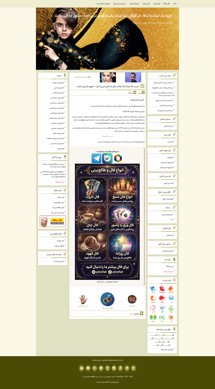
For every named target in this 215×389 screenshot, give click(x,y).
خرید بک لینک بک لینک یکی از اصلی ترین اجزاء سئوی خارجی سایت (108, 86)
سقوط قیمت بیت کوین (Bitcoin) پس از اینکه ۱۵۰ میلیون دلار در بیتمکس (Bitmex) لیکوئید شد (53, 174)
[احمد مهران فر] (133, 78)
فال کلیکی (169, 235)
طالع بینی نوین (59, 245)
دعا (172, 219)
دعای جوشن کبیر (167, 214)
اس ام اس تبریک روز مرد (165, 110)
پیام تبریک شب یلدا (57, 212)
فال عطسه (60, 240)
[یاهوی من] (133, 368)
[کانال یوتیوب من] (88, 368)
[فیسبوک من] (120, 368)
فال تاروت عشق (58, 133)
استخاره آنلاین (134, 3)
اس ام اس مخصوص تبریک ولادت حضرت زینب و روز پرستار (163, 94)
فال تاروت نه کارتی (57, 123)
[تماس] (107, 368)
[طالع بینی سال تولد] (162, 341)
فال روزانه (146, 3)
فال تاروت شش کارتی (56, 118)
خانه (174, 3)
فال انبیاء (170, 141)
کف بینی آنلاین (168, 183)
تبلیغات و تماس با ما (103, 3)
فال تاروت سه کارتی (57, 103)
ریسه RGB (169, 266)
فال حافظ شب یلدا (58, 207)
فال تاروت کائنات (58, 92)
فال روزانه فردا (59, 261)
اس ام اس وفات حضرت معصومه (162, 87)
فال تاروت (156, 3)
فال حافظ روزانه (59, 202)
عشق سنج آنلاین (167, 250)
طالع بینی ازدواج (168, 198)
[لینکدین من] (81, 368)
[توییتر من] (101, 368)
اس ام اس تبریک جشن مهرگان (163, 82)
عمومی (131, 313)
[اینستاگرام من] (113, 368)
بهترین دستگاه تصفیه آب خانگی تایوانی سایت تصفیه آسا (54, 165)
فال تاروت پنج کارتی (57, 113)
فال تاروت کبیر (59, 87)
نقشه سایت (100, 382)
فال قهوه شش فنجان (166, 167)
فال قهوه (170, 157)
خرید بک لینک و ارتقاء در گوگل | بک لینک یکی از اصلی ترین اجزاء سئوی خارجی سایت (113, 15)
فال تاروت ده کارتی (57, 128)
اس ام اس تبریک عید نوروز (164, 100)
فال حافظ (167, 3)
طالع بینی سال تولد (167, 349)
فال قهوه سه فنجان (167, 162)
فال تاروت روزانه (58, 82)
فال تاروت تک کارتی (57, 97)
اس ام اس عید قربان (166, 105)
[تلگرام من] (126, 368)
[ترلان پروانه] (108, 78)
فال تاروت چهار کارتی (57, 108)
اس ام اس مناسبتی (119, 3)
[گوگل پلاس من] (94, 368)
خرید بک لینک (107, 136)
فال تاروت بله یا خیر (57, 143)
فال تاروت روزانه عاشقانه (55, 138)
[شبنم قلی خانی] (82, 77)
